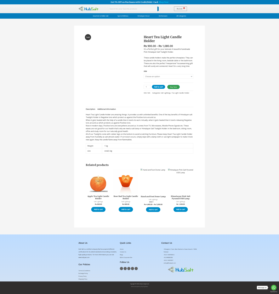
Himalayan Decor (143, 16)
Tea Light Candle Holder (180, 93)
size (145, 71)
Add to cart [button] (98, 209)
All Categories (181, 16)
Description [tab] (90, 109)
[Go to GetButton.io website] (273, 291)
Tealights (97, 134)
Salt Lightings (166, 93)
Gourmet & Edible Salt (100, 16)
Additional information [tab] (106, 109)
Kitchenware (163, 16)
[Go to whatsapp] (273, 287)
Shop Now (163, 2)
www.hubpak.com (83, 257)
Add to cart (158, 87)
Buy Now (173, 87)
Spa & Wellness (122, 16)
